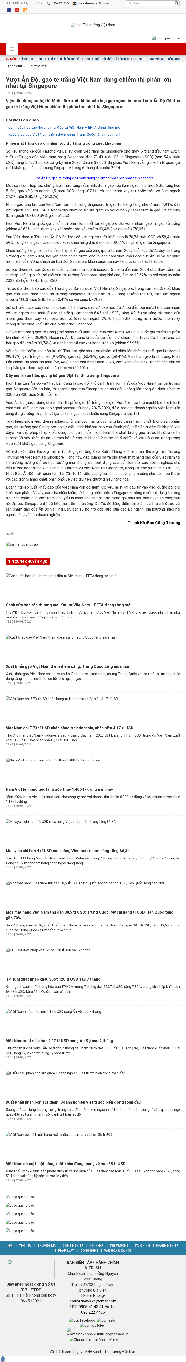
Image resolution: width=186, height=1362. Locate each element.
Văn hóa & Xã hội (117, 1250)
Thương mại (37, 66)
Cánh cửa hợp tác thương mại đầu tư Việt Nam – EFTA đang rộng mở (64, 127)
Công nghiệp (73, 1245)
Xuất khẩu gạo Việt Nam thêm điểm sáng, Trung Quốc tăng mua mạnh (64, 134)
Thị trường (119, 1245)
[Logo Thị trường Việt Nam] (93, 25)
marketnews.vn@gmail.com (96, 3)
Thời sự (25, 1245)
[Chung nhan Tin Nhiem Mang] (94, 1339)
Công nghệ (89, 1250)
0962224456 (60, 3)
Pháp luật (66, 1250)
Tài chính (142, 1245)
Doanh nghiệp (166, 1245)
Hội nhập (96, 1245)
